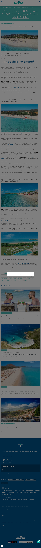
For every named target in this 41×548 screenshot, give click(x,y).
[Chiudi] (32, 273)
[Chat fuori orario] (38, 541)
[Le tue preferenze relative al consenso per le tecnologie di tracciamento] (2, 546)
